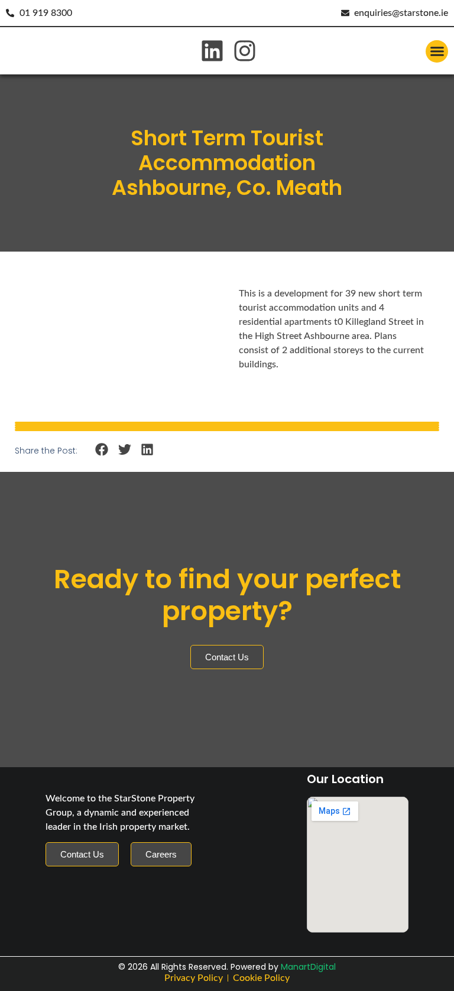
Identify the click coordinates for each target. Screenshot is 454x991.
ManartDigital (308, 967)
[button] (437, 51)
